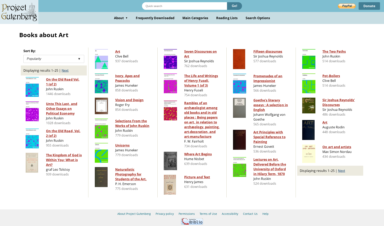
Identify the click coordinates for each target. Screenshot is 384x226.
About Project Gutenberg (134, 214)
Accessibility (230, 214)
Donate (369, 6)
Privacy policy (165, 214)
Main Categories (195, 18)
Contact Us (250, 214)
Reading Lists (227, 18)
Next (65, 70)
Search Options (258, 18)
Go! (234, 6)
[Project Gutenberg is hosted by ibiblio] (192, 223)
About (121, 18)
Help (265, 214)
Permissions (187, 214)
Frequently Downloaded (155, 18)
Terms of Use (208, 214)
